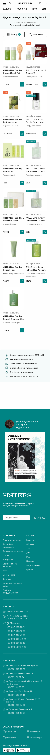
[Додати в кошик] (22, 84)
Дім (28, 553)
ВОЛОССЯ (7, 9)
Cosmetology (36, 737)
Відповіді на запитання (13, 551)
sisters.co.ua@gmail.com (17, 611)
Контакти (7, 579)
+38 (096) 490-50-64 (16, 647)
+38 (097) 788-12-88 (16, 631)
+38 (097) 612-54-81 (16, 627)
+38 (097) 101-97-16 (15, 687)
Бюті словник (9, 575)
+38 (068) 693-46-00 (16, 639)
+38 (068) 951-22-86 (16, 643)
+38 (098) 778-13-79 (15, 669)
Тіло (28, 548)
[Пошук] (10, 3)
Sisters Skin (35, 732)
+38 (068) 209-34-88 (15, 705)
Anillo (5, 67)
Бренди (29, 569)
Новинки (30, 561)
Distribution (11, 737)
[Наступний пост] (42, 457)
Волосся (30, 540)
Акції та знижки (33, 565)
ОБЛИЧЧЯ (22, 9)
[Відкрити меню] (4, 3)
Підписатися (22, 427)
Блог (5, 570)
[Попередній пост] (8, 457)
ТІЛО (34, 9)
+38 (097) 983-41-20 (16, 635)
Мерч (28, 557)
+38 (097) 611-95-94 (15, 677)
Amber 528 (36, 67)
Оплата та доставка (12, 540)
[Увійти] (40, 3)
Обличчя (30, 544)
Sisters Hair (11, 732)
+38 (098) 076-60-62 (15, 713)
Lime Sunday (14, 67)
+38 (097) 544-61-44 (15, 695)
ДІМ (44, 9)
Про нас (6, 555)
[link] (45, 3)
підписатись (39, 517)
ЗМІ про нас (8, 559)
